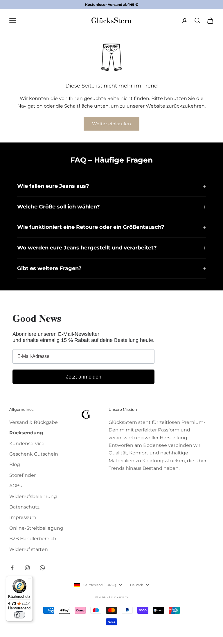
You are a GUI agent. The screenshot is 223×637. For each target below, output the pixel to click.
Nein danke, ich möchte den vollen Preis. (111, 390)
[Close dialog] (169, 269)
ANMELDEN (111, 376)
